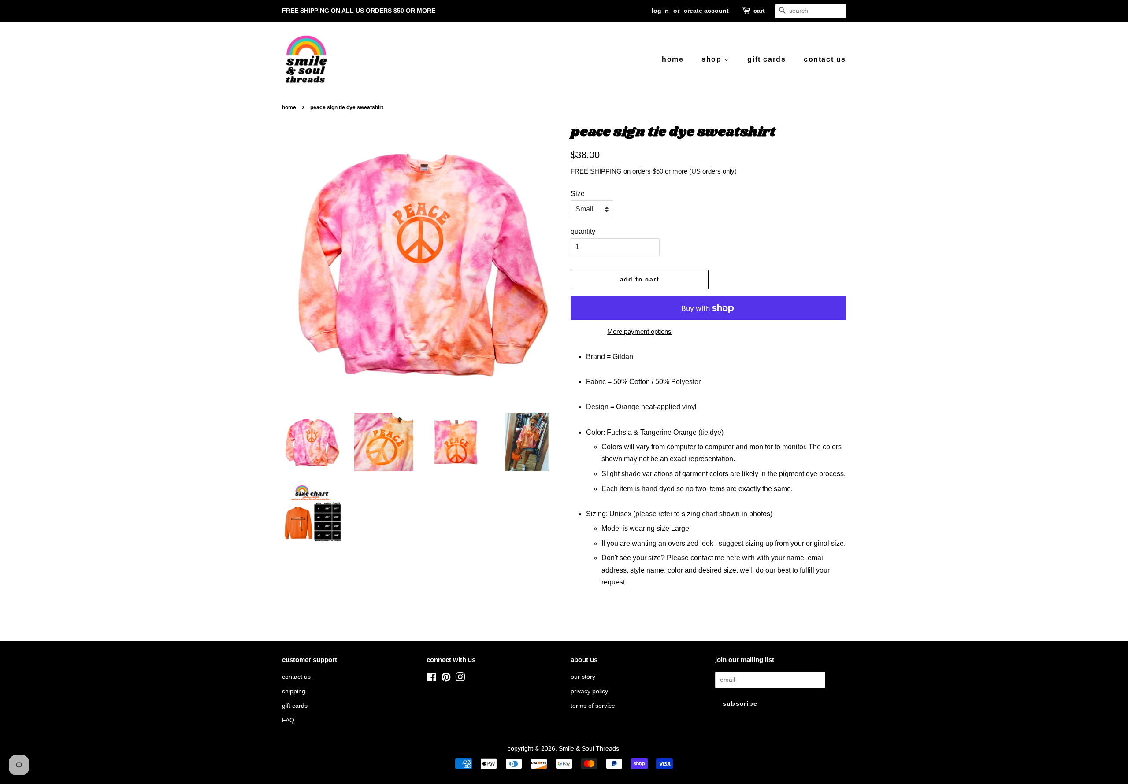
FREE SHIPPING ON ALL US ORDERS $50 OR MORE (358, 10)
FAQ (288, 720)
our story (583, 676)
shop (712, 59)
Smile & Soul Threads (589, 748)
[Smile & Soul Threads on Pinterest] (446, 679)
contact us (825, 59)
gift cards (766, 59)
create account (706, 10)
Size (578, 193)
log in (660, 10)
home (672, 59)
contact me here (715, 558)
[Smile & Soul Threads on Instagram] (460, 679)
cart (759, 10)
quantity (583, 231)
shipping (293, 691)
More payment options (639, 331)
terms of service (593, 706)
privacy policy (589, 691)
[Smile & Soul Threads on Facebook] (432, 679)
